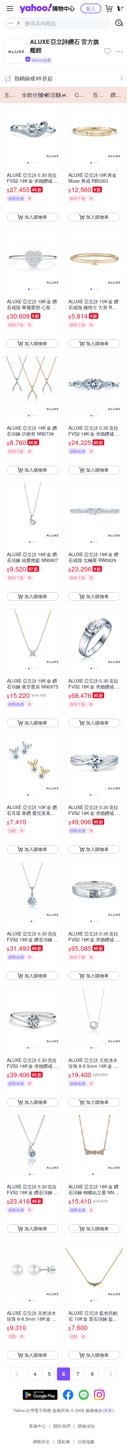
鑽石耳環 (117, 94)
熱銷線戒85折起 (33, 78)
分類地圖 (86, 1441)
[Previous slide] (8, 132)
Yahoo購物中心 (47, 8)
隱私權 (63, 1441)
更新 (108, 1410)
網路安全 (41, 1441)
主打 (9, 94)
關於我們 (61, 1426)
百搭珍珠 (99, 94)
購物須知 (86, 1426)
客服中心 (37, 1426)
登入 (91, 8)
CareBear (82, 94)
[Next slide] (57, 132)
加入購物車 (35, 217)
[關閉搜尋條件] (18, 23)
